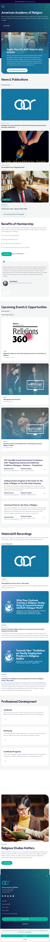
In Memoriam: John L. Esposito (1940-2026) (14, 209)
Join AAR (4, 901)
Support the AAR (6, 904)
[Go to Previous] (4, 293)
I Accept (25, 935)
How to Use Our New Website (9, 913)
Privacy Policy (5, 910)
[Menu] (47, 6)
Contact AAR (25, 919)
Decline (25, 939)
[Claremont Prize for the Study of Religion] (44, 518)
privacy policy (28, 932)
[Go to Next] (8, 293)
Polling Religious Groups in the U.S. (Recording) (15, 583)
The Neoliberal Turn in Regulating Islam (12, 167)
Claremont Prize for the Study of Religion (20, 505)
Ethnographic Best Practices (11, 399)
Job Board (25, 924)
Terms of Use (5, 907)
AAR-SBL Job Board (30, 1)
